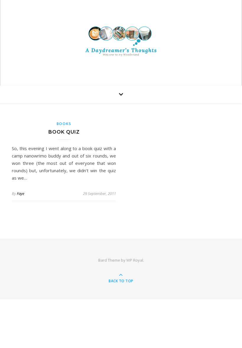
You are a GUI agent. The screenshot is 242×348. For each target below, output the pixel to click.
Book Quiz (64, 132)
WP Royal (134, 260)
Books (64, 123)
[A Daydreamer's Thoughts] (121, 41)
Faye (20, 193)
